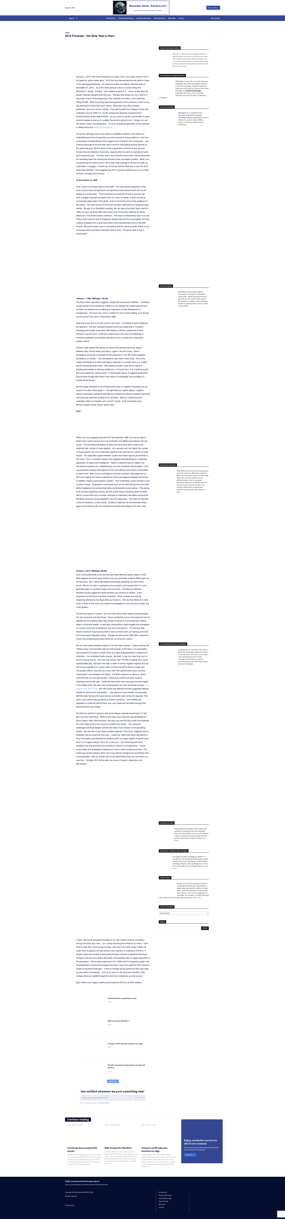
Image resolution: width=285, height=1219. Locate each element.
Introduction (163, 1192)
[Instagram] (214, 35)
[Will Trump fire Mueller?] (91, 1022)
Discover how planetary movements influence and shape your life (86, 1184)
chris (109, 1002)
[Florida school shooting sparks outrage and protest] (91, 1068)
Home (67, 33)
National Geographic (103, 127)
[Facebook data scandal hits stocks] (91, 1000)
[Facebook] (209, 35)
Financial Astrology (165, 1195)
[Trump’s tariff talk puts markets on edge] (91, 1045)
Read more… (198, 897)
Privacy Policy (104, 1103)
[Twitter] (200, 1182)
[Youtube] (214, 1182)
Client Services (163, 1201)
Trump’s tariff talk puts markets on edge (125, 1043)
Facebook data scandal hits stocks (122, 998)
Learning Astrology (165, 1198)
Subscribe (139, 1097)
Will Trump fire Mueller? (118, 1021)
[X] (218, 35)
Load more (112, 1081)
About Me (162, 1204)
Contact (161, 1207)
